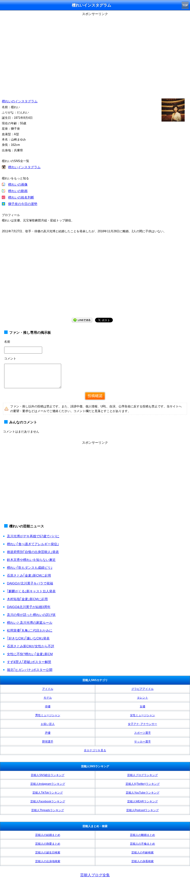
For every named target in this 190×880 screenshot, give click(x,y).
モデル (48, 697)
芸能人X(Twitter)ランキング (143, 783)
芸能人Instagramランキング (47, 783)
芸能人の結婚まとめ (47, 835)
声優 (48, 732)
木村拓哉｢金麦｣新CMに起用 (27, 599)
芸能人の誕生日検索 (47, 852)
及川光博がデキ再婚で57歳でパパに (33, 536)
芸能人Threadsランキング (47, 810)
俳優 (48, 706)
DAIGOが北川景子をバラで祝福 (30, 583)
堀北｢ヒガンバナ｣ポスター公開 (29, 670)
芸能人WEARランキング (142, 801)
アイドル (47, 689)
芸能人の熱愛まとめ (47, 843)
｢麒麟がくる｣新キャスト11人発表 (31, 591)
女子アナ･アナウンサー (142, 724)
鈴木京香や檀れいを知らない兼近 (31, 560)
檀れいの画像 (18, 184)
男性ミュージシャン (47, 715)
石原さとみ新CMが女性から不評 (30, 646)
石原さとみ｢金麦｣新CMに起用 (29, 575)
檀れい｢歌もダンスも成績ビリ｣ (29, 567)
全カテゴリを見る (95, 750)
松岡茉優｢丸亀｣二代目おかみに (29, 630)
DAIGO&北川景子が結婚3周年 (29, 607)
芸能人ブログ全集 (95, 875)
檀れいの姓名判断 (21, 197)
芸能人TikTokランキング (47, 792)
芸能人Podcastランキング (142, 810)
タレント (142, 697)
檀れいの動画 (18, 191)
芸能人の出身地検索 (47, 861)
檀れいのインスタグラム (20, 101)
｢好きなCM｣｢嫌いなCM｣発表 (28, 638)
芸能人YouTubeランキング (142, 792)
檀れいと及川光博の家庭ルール (29, 622)
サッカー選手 (142, 741)
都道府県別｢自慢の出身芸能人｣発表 (33, 552)
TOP (185, 5)
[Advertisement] (95, 280)
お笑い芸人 (48, 724)
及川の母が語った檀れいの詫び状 (31, 615)
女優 (142, 706)
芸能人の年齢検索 (142, 852)
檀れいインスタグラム (24, 167)
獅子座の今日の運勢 (22, 204)
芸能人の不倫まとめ (142, 843)
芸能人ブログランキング (142, 775)
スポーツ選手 (142, 732)
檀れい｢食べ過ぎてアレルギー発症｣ (33, 544)
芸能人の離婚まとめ (142, 835)
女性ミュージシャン (142, 715)
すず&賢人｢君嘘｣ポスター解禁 (29, 662)
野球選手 (47, 741)
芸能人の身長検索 (142, 861)
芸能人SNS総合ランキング (47, 775)
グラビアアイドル (142, 689)
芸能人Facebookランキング (47, 801)
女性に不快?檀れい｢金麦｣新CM (30, 654)
